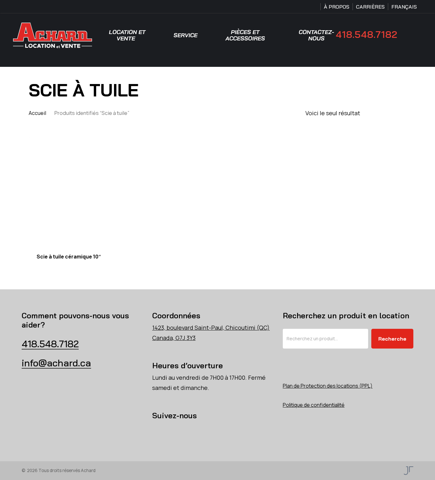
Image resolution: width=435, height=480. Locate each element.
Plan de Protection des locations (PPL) (328, 385)
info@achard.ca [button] (56, 363)
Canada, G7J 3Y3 (174, 338)
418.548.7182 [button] (50, 343)
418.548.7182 (366, 34)
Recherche (392, 338)
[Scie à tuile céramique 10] (74, 191)
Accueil (37, 112)
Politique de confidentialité (314, 404)
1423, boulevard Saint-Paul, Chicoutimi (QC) (211, 327)
